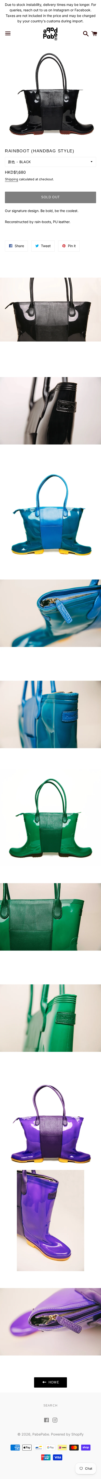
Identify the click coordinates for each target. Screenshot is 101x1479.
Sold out (50, 197)
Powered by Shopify (67, 1434)
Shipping (11, 179)
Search (50, 1405)
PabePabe (40, 1434)
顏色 (11, 162)
